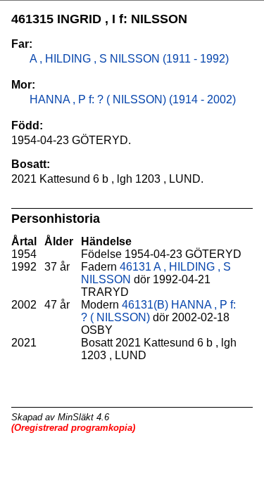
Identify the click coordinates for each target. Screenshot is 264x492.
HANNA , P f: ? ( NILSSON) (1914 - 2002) (131, 99)
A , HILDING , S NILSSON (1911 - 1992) (128, 59)
